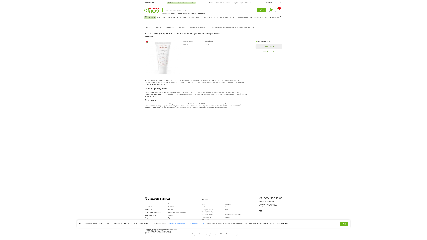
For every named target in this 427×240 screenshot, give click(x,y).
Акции (211, 3)
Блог (170, 204)
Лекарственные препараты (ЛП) (216, 17)
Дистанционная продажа (177, 212)
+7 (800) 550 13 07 (270, 198)
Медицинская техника (265, 17)
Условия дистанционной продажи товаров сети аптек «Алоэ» (163, 233)
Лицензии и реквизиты (153, 212)
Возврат (171, 209)
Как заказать (219, 3)
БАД (170, 17)
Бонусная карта (238, 3)
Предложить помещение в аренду (175, 219)
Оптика (227, 217)
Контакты (148, 209)
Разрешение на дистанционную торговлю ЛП (158, 232)
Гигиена (177, 17)
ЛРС (234, 17)
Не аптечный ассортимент (206, 218)
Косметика (194, 17)
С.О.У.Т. (147, 235)
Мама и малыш (245, 17)
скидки (150, 17)
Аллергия (161, 17)
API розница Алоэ (150, 236)
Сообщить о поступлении (268, 47)
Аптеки (228, 3)
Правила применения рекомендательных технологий (161, 229)
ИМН (185, 17)
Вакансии (248, 3)
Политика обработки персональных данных (158, 231)
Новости (171, 207)
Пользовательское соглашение (154, 230)
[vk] (260, 211)
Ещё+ (279, 17)
